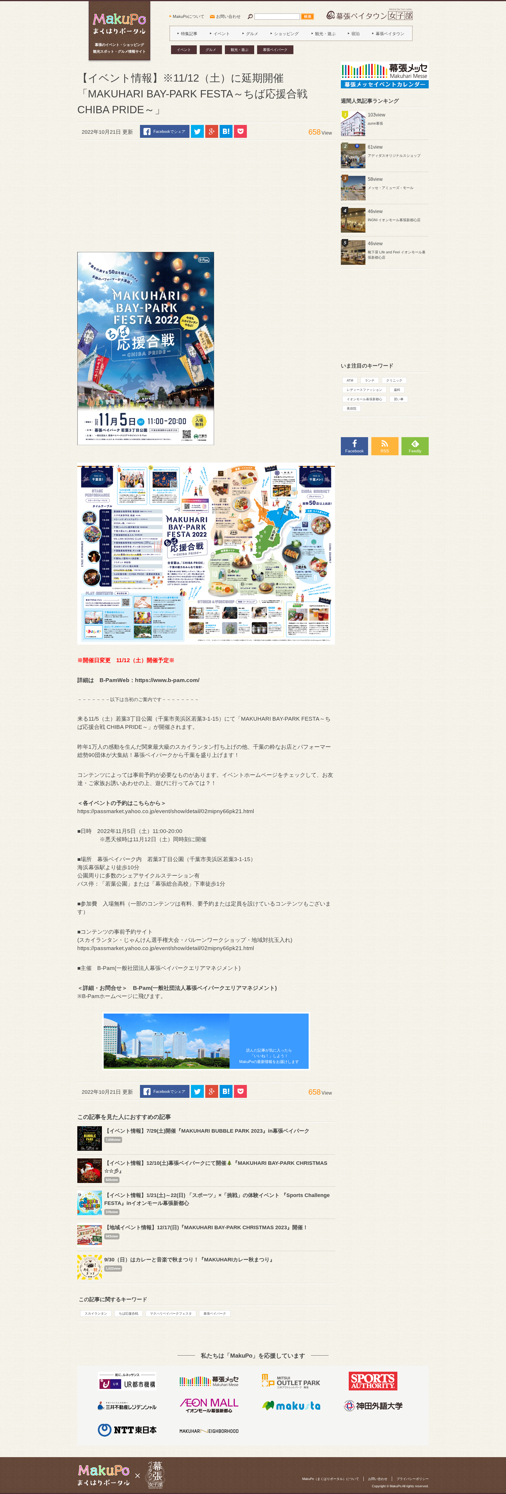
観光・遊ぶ (239, 50)
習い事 (399, 399)
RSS (385, 451)
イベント (184, 50)
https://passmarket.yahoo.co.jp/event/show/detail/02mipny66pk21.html (165, 811)
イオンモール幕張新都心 (364, 399)
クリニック (394, 380)
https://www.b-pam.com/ (167, 680)
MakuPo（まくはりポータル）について (330, 1479)
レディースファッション (364, 389)
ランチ (370, 380)
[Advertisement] (206, 193)
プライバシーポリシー (412, 1479)
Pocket (240, 131)
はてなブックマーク (226, 131)
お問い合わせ (228, 16)
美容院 (351, 408)
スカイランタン (96, 1313)
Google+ (211, 131)
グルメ (211, 50)
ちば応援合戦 (128, 1313)
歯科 (397, 389)
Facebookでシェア (169, 131)
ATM (350, 380)
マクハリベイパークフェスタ (171, 1313)
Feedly (415, 451)
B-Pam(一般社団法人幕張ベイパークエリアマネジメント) (205, 988)
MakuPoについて (188, 16)
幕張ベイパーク (275, 50)
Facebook (354, 451)
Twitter (197, 131)
